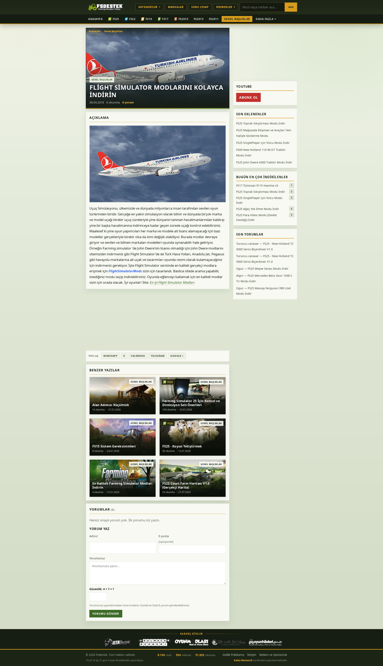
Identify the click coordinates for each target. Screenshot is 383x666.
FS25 (116, 19)
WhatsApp (110, 356)
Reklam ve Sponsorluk (273, 655)
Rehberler (224, 7)
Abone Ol (248, 97)
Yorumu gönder (105, 613)
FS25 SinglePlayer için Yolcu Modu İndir (263, 143)
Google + (177, 356)
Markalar (176, 7)
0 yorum (128, 102)
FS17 (165, 19)
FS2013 (198, 19)
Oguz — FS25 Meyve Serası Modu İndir (262, 268)
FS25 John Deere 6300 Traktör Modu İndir (264, 162)
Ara (291, 7)
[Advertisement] (157, 320)
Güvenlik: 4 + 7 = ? (101, 589)
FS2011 (214, 19)
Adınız (93, 536)
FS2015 (183, 19)
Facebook (138, 356)
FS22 (132, 19)
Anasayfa (95, 19)
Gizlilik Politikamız (233, 655)
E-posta (166, 539)
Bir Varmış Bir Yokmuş (228, 642)
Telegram (157, 356)
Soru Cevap (200, 7)
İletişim (251, 655)
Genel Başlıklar (237, 19)
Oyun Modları (191, 642)
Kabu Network (243, 660)
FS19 (149, 19)
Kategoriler (148, 7)
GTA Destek (117, 642)
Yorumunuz (97, 558)
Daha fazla (266, 19)
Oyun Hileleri (265, 642)
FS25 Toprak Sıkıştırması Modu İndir (260, 123)
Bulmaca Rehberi (154, 642)
